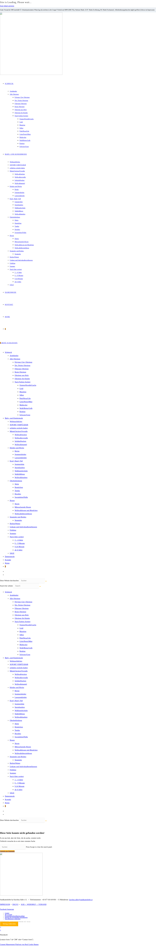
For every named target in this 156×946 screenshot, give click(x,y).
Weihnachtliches (16, 421)
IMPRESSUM (5, 904)
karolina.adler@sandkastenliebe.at (81, 900)
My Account (8, 914)
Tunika (17, 491)
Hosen (12, 500)
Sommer (13, 533)
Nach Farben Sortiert (22, 382)
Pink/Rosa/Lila (25, 398)
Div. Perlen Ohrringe (22, 365)
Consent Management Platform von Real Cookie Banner (19, 944)
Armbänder (14, 356)
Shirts (17, 484)
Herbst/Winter (15, 524)
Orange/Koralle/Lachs (28, 385)
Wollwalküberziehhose (23, 514)
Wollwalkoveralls (21, 438)
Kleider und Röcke (17, 448)
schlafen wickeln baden (19, 428)
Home (7, 563)
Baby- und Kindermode (14, 418)
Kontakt (8, 560)
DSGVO (15, 904)
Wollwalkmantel (21, 444)
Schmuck (8, 352)
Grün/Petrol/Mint (26, 402)
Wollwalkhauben (21, 477)
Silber (22, 395)
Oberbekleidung (16, 481)
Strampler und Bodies (18, 517)
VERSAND (42, 904)
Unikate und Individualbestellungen (23, 527)
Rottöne (22, 412)
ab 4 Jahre (18, 550)
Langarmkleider (21, 458)
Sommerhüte (19, 464)
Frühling (13, 530)
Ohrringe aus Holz (22, 375)
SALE (12, 553)
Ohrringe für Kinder (22, 379)
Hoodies (18, 494)
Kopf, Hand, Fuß (16, 461)
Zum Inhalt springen (7, 6)
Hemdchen (19, 487)
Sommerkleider (20, 454)
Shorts (17, 504)
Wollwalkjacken (21, 435)
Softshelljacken (20, 441)
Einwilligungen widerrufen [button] (12, 919)
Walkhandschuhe (21, 471)
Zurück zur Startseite (7, 851)
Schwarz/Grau (25, 415)
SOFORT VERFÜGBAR (19, 425)
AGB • (24, 904)
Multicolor (23, 405)
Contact (7, 913)
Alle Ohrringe (15, 359)
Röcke (17, 451)
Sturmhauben (20, 468)
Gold (21, 388)
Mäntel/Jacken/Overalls (19, 431)
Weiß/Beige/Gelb (26, 408)
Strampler (18, 520)
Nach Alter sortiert (17, 537)
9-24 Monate (19, 547)
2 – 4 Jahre (19, 540)
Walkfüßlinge (20, 474)
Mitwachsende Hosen (23, 507)
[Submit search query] (40, 586)
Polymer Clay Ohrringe (23, 362)
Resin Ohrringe (20, 372)
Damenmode (10, 556)
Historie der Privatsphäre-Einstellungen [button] (16, 917)
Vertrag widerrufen (9, 924)
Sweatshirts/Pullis (21, 497)
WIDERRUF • (32, 904)
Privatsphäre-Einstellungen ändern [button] (15, 916)
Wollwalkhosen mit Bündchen (26, 510)
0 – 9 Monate (20, 543)
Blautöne (23, 392)
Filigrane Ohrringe (22, 369)
